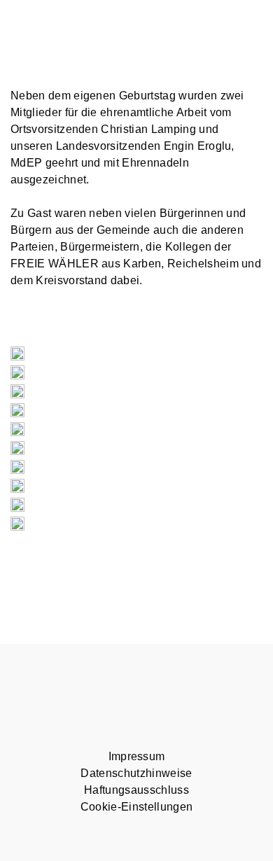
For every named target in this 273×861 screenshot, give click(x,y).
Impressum (136, 756)
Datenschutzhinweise (136, 773)
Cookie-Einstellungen (136, 807)
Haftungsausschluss (136, 790)
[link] (198, 146)
